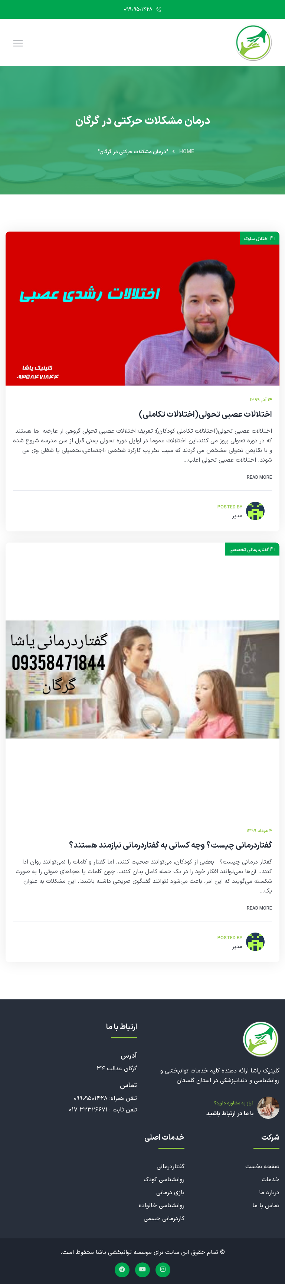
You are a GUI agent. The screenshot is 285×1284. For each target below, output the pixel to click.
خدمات (270, 1179)
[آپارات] (142, 1269)
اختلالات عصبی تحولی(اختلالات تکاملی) (205, 415)
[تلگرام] (122, 1269)
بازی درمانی (170, 1192)
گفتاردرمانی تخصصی (249, 550)
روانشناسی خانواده (161, 1205)
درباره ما (269, 1192)
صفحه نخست (262, 1166)
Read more (259, 477)
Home (186, 152)
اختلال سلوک (256, 239)
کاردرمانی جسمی (164, 1218)
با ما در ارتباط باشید (229, 1113)
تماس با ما (265, 1205)
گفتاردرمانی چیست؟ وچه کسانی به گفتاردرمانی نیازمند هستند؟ (170, 846)
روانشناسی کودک (164, 1179)
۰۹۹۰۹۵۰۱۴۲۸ (139, 9)
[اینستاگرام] (162, 1269)
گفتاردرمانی (170, 1166)
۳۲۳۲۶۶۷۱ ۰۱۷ (88, 1110)
